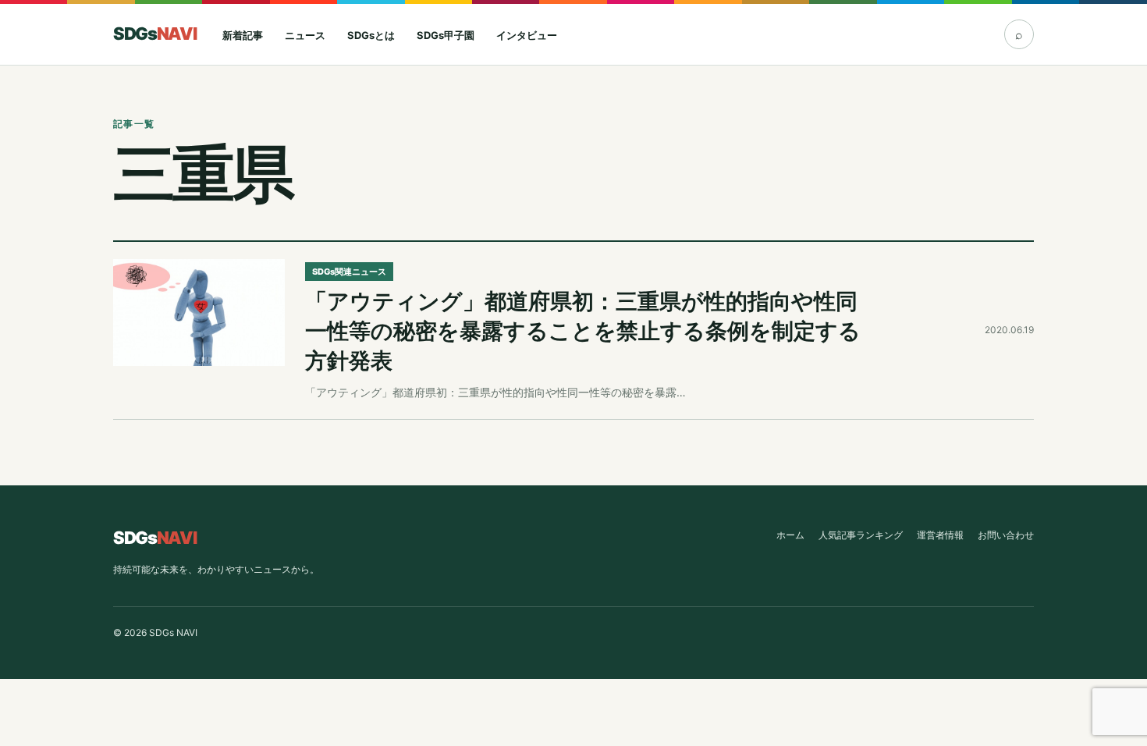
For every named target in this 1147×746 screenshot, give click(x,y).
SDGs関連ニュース (349, 271)
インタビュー (526, 35)
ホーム (790, 535)
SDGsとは (371, 35)
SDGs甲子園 (445, 35)
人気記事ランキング (861, 535)
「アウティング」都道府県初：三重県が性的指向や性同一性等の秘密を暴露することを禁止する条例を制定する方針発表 (583, 331)
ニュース (305, 35)
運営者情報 (940, 535)
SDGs (154, 33)
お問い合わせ (1006, 535)
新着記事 (242, 35)
